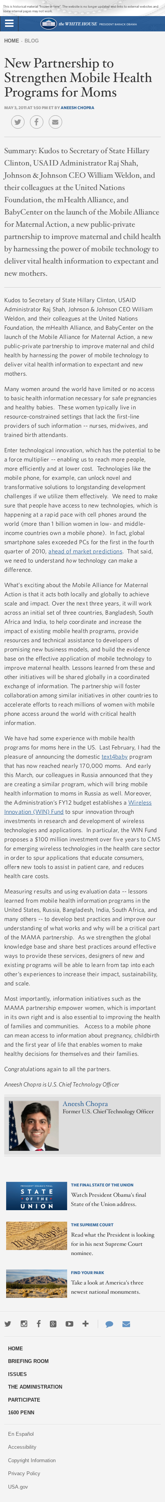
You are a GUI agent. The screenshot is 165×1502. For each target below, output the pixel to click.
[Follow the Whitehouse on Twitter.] (8, 1324)
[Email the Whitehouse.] (126, 1324)
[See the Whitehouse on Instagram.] (24, 1324)
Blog (32, 41)
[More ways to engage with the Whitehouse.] (85, 1324)
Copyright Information (32, 1460)
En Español (21, 1434)
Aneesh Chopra (77, 107)
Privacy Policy (24, 1473)
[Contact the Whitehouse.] (105, 1324)
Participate (24, 1400)
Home (11, 41)
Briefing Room (28, 1361)
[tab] (9, 23)
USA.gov (18, 1487)
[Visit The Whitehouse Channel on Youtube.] (69, 1324)
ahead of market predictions (85, 551)
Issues (17, 1374)
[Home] (88, 28)
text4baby (115, 756)
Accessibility (22, 1447)
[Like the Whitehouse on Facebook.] (38, 1324)
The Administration (35, 1387)
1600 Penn (21, 1412)
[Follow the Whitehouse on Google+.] (53, 1324)
